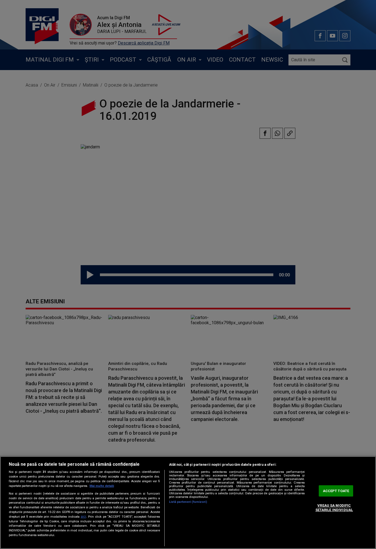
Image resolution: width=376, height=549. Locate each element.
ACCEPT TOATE (336, 491)
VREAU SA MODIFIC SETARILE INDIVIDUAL (334, 508)
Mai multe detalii (101, 486)
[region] (188, 502)
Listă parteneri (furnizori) (188, 502)
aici (83, 516)
